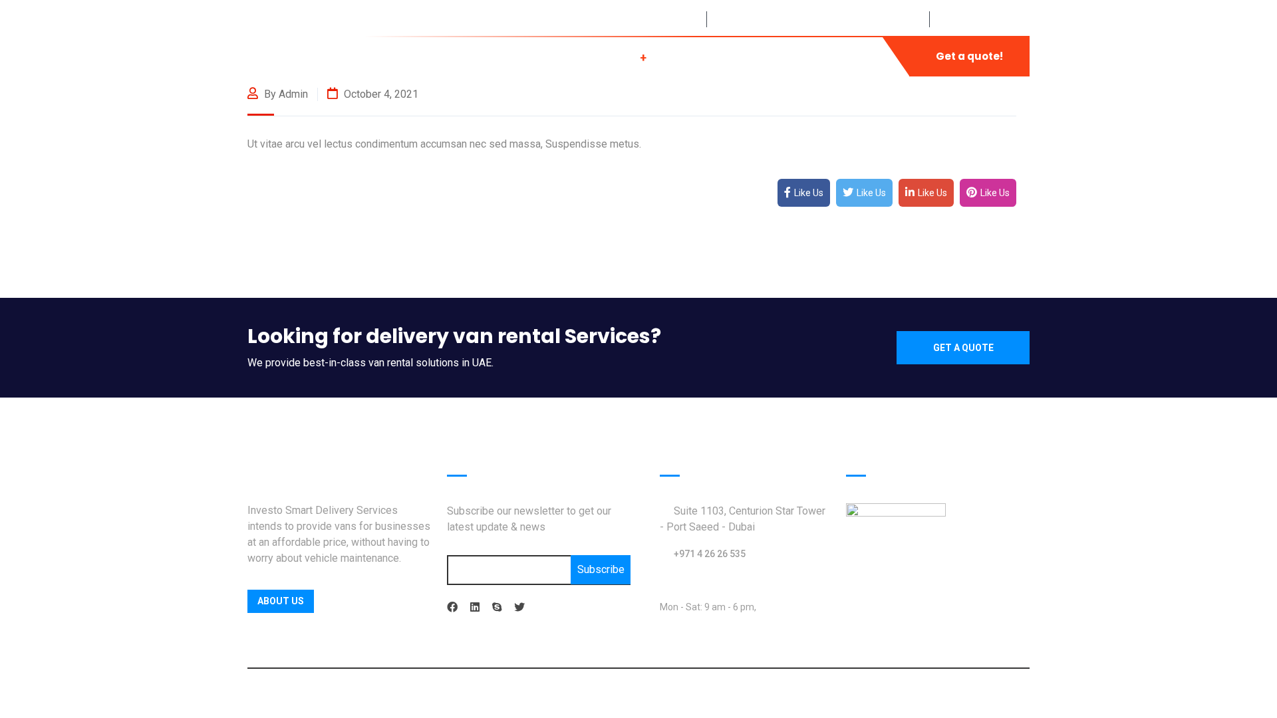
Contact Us (842, 56)
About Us (523, 56)
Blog (692, 56)
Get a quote (963, 347)
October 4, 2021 (379, 94)
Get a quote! (969, 56)
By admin (284, 94)
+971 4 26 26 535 (710, 553)
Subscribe (601, 569)
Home (440, 56)
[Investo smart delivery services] (279, 55)
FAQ (757, 56)
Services (614, 56)
